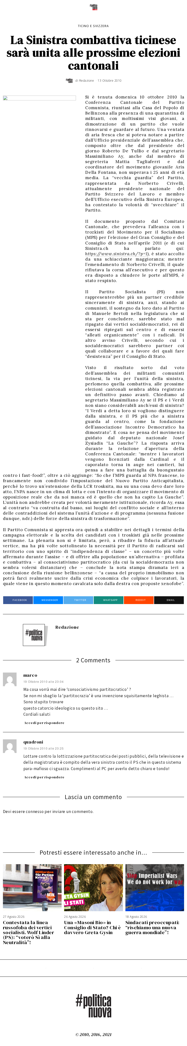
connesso (35, 811)
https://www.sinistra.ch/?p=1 (116, 253)
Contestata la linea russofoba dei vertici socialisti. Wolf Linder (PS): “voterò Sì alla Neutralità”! (28, 932)
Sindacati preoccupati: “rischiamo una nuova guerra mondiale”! (152, 927)
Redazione (67, 627)
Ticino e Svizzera (93, 25)
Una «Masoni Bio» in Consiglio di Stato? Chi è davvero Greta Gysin (92, 927)
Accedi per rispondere (44, 723)
